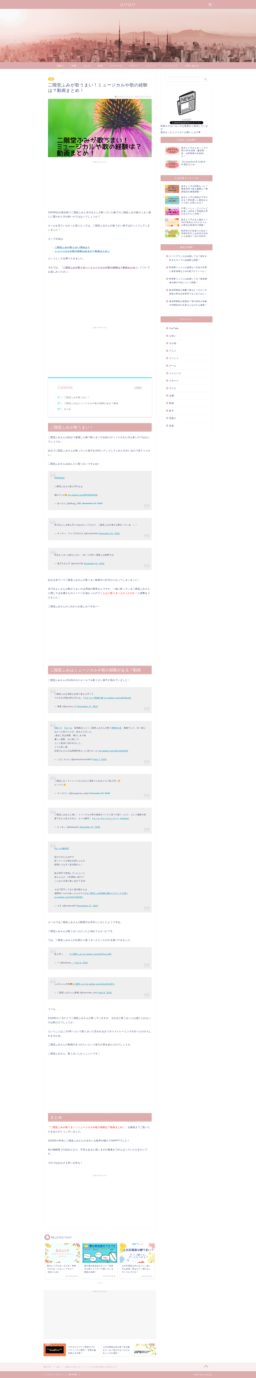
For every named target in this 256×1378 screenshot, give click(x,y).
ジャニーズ (116, 65)
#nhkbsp (124, 818)
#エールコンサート (110, 818)
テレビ (87, 65)
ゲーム (172, 365)
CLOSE (138, 387)
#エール (89, 698)
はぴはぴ (128, 4)
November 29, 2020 (100, 793)
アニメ (172, 350)
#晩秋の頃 (117, 728)
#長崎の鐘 (98, 698)
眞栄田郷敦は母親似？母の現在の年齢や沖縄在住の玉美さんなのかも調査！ (188, 303)
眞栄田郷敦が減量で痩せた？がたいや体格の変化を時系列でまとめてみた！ (188, 292)
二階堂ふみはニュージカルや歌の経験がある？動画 (91, 403)
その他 (172, 343)
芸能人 (60, 65)
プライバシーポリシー (55, 1374)
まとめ (67, 409)
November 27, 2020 (87, 706)
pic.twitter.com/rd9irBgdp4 (117, 698)
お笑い (172, 336)
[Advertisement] (100, 185)
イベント (151, 65)
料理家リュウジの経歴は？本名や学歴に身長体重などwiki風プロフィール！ (188, 269)
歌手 (171, 410)
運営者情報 (72, 1374)
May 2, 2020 (100, 759)
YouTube (174, 328)
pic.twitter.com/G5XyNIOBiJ (68, 897)
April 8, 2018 (105, 992)
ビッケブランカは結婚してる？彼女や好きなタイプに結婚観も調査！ (188, 258)
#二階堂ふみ (93, 893)
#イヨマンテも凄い (118, 893)
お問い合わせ (192, 65)
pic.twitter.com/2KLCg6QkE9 (113, 751)
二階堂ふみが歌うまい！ (77, 397)
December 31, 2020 (92, 503)
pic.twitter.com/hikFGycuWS (97, 954)
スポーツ (134, 65)
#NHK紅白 (59, 478)
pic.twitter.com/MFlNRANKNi (82, 495)
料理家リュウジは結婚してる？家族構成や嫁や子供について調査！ (188, 281)
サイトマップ (170, 65)
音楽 (100, 65)
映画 (171, 403)
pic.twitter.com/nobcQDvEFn (100, 984)
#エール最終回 (61, 848)
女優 (73, 65)
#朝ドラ (58, 728)
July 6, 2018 (81, 962)
